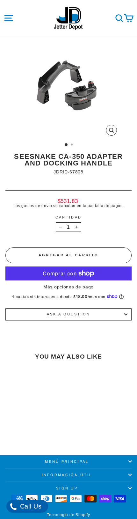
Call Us (30, 506)
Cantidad (68, 217)
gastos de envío (36, 206)
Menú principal (67, 461)
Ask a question (68, 314)
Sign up (67, 488)
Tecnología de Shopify (68, 515)
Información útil (67, 475)
